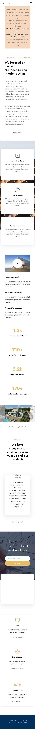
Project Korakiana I (17, 411)
